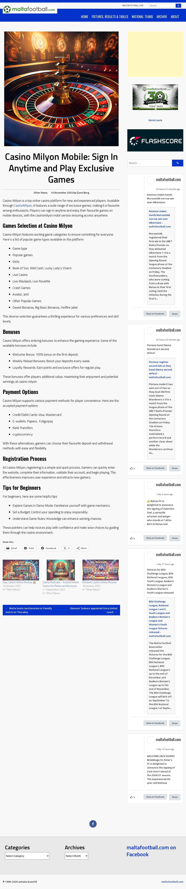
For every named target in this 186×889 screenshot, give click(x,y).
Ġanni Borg (83, 192)
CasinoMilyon (23, 205)
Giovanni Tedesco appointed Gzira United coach (93, 610)
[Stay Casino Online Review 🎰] (21, 570)
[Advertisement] (155, 54)
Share (175, 314)
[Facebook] (93, 823)
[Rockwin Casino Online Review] (100, 570)
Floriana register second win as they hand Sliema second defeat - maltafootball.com (160, 369)
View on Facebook (155, 313)
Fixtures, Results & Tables (110, 16)
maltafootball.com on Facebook (151, 850)
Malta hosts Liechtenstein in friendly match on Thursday (28, 610)
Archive (162, 16)
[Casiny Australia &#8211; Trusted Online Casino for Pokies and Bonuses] (61, 570)
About (175, 16)
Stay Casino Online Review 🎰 (19, 582)
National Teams (142, 16)
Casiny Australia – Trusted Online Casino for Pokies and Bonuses (61, 584)
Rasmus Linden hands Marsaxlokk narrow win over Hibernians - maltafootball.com (160, 218)
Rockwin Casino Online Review (99, 582)
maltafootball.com (132, 5)
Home (84, 16)
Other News (40, 192)
